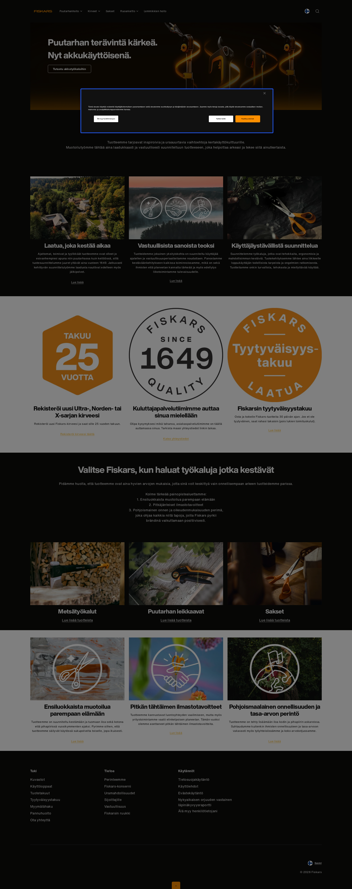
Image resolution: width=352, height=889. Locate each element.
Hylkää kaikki (221, 119)
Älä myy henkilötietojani (106, 119)
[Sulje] (265, 93)
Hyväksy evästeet (247, 119)
